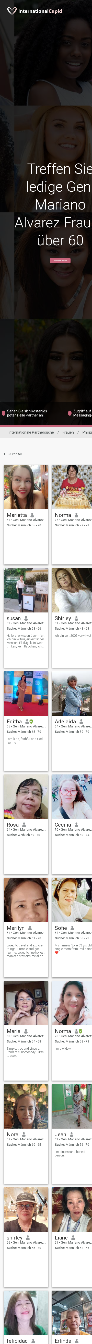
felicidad (17, 1341)
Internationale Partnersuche (31, 432)
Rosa (13, 825)
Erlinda (63, 1341)
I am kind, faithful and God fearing (25, 740)
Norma (63, 515)
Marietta (17, 515)
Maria (13, 1031)
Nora (12, 1134)
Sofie (61, 928)
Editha (14, 722)
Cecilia (63, 825)
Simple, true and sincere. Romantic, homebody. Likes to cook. (25, 1052)
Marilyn (16, 928)
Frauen (68, 432)
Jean (60, 1134)
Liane (61, 1238)
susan (14, 618)
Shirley (63, 618)
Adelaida (65, 722)
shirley (14, 1238)
